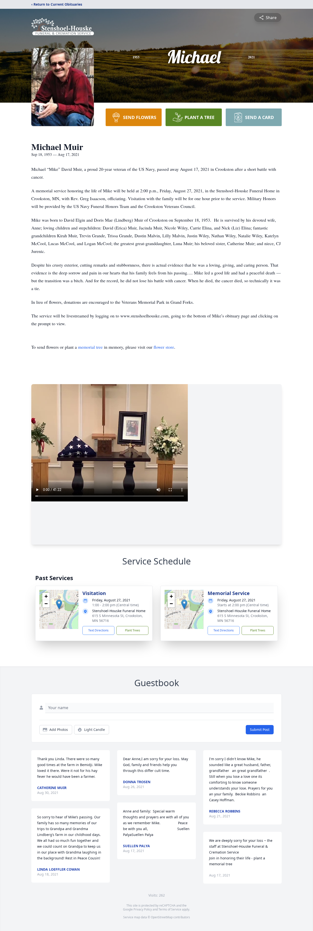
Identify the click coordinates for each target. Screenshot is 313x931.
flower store (164, 347)
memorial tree (90, 347)
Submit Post (259, 729)
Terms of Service (169, 909)
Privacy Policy (143, 909)
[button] (59, 604)
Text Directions (98, 630)
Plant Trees (132, 630)
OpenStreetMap (162, 917)
